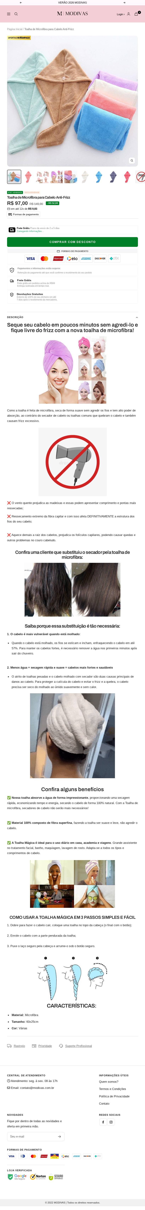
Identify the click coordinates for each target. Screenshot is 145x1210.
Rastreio (19, 1046)
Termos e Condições (112, 1089)
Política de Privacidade (114, 1096)
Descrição (15, 317)
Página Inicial (14, 29)
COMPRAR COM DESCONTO (73, 241)
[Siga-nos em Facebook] (103, 1122)
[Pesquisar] (16, 14)
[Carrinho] (136, 14)
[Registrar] (59, 1136)
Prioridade (45, 1046)
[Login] (128, 13)
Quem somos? (108, 1081)
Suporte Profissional (78, 1046)
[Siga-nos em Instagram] (111, 1122)
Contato (104, 1103)
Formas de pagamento (25, 214)
